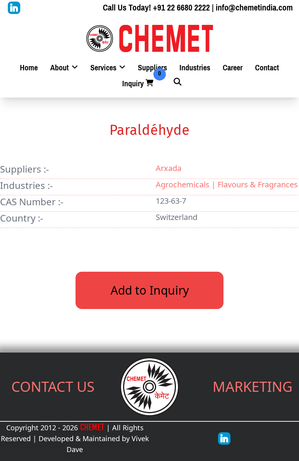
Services (104, 67)
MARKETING (252, 386)
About (60, 67)
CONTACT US (53, 386)
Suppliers (152, 67)
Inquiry (138, 83)
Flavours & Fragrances (258, 184)
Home (29, 67)
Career (233, 67)
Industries (194, 67)
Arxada (168, 168)
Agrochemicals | (187, 184)
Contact (267, 67)
